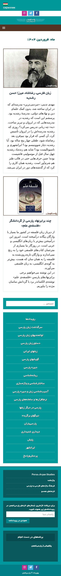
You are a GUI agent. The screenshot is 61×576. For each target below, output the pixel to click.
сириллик (9, 8)
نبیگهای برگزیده (30, 415)
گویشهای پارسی (30, 359)
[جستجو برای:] (30, 303)
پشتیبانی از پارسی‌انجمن (41, 546)
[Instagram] (24, 13)
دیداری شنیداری (30, 431)
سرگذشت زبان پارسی (31, 327)
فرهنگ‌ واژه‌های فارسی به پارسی (41, 486)
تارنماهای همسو (48, 491)
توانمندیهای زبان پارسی (30, 335)
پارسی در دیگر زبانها (30, 407)
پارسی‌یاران (30, 423)
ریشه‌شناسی (31, 375)
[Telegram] (30, 13)
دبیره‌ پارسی (30, 367)
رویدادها (30, 319)
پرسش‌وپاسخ (30, 455)
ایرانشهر (30, 447)
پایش (30, 439)
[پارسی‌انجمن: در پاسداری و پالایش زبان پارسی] (30, 21)
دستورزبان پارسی (30, 343)
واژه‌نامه (51, 480)
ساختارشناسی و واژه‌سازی (30, 383)
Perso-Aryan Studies (43, 475)
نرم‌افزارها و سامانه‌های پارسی (30, 399)
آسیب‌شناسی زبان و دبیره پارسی (30, 391)
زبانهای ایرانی (30, 351)
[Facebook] (36, 13)
